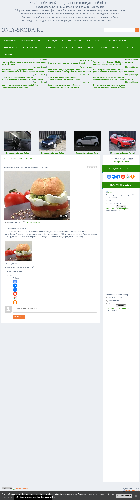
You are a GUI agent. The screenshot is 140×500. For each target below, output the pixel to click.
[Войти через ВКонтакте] (15, 286)
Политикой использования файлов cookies (36, 497)
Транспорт (112, 192)
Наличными (114, 300)
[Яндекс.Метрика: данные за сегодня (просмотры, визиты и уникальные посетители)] (21, 489)
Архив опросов (123, 209)
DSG (111, 201)
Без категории (26, 158)
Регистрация (118, 162)
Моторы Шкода (40, 67)
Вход (127, 162)
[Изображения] (18, 251)
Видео (15, 158)
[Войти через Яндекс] (15, 294)
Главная (7, 158)
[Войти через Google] (15, 298)
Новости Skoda (40, 59)
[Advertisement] (70, 107)
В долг (112, 303)
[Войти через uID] (15, 282)
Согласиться (124, 496)
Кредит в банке (115, 297)
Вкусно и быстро (33, 222)
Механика (113, 198)
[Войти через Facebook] (15, 290)
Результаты (110, 209)
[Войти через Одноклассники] (15, 302)
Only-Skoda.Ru (22, 30)
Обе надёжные (115, 204)
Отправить (19, 316)
